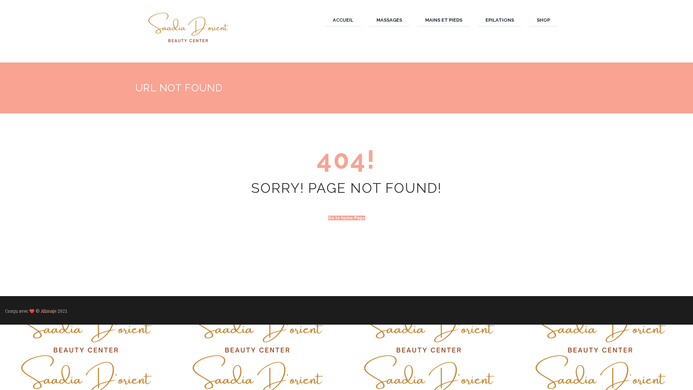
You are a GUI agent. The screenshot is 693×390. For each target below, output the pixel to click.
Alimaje (48, 311)
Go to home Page (346, 218)
